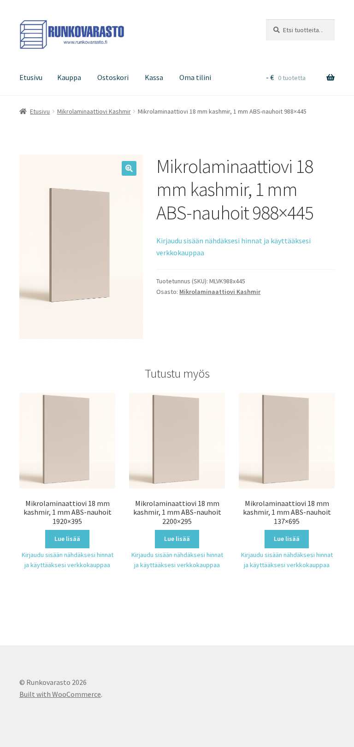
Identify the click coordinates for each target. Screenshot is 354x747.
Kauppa (69, 77)
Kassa (154, 77)
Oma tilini (195, 77)
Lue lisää (67, 538)
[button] (129, 168)
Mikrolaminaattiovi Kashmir (94, 111)
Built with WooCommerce (60, 694)
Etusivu (30, 77)
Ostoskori (113, 77)
